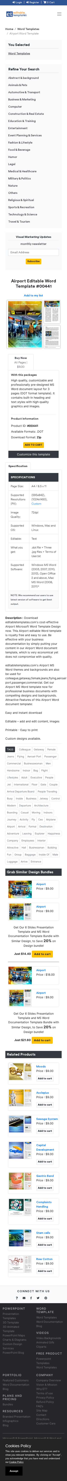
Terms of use (44, 1393)
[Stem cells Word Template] (20, 1238)
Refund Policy (45, 1402)
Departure (25, 805)
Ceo (40, 819)
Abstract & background (23, 78)
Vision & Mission (46, 1384)
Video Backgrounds (48, 1338)
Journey (11, 819)
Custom (36, 503)
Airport (11, 826)
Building (52, 847)
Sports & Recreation (21, 207)
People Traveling (47, 791)
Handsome (13, 770)
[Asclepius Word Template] (20, 1097)
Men (48, 763)
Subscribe (33, 261)
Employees (27, 840)
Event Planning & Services (25, 135)
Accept (14, 1471)
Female (51, 749)
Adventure (13, 833)
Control (55, 798)
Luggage (12, 861)
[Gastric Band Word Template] (20, 1181)
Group (18, 854)
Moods (41, 1066)
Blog (5, 1425)
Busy (10, 798)
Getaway (39, 749)
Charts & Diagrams (14, 1339)
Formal (32, 826)
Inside (19, 798)
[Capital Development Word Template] (20, 1150)
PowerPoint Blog (13, 1352)
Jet (9, 784)
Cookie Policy (16, 1462)
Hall (24, 847)
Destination (46, 826)
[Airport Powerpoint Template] (20, 889)
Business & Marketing (22, 99)
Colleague (25, 749)
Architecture (41, 805)
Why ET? (41, 1389)
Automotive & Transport (24, 92)
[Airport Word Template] (20, 911)
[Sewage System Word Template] (20, 1124)
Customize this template (33, 454)
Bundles (8, 1404)
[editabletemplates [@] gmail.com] (26, 1298)
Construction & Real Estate (26, 113)
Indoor (26, 770)
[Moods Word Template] (20, 1071)
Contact (41, 1415)
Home (9, 29)
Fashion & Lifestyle (20, 142)
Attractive (12, 847)
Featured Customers (16, 1380)
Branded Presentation (16, 1416)
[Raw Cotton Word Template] (20, 1264)
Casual (25, 812)
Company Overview (48, 1380)
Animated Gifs (45, 1342)
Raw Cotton (44, 1259)
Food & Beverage (19, 149)
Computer (15, 106)
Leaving (27, 833)
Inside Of (44, 854)
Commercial (14, 763)
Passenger (50, 756)
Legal (11, 164)
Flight (44, 770)
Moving (36, 812)
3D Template (11, 1322)
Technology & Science (22, 214)
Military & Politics (19, 178)
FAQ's (39, 1406)
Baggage (30, 854)
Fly (33, 819)
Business (31, 798)
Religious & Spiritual (21, 200)
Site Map (41, 1410)
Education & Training (22, 121)
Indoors (48, 812)
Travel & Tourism (19, 221)
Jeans (10, 756)
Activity (24, 819)
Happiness (54, 833)
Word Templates (28, 29)
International (21, 784)
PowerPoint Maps (14, 1335)
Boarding (12, 812)
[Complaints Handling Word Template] (20, 1207)
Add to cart (42, 954)
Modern (11, 805)
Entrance (36, 861)
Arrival (21, 826)
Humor (12, 157)
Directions (42, 1419)
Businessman (36, 847)
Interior (41, 840)
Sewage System (47, 1119)
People (49, 777)
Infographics (10, 1421)
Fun (9, 854)
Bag (35, 770)
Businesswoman (33, 763)
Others (12, 193)
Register (34, 2)
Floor (34, 784)
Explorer (39, 833)
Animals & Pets (17, 85)
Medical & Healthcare (22, 171)
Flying (20, 756)
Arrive (24, 861)
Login (18, 2)
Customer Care (46, 1423)
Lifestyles (12, 777)
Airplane (51, 819)
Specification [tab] (17, 466)
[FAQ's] (19, 1298)
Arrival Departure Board (20, 791)
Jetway (43, 798)
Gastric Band (45, 1176)
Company (12, 840)
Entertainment (18, 128)
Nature (13, 185)
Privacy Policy (45, 1397)
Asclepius (42, 1092)
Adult (24, 777)
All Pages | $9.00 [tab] (20, 362)
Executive (36, 777)
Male (55, 854)
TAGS (10, 749)
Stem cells (43, 1232)
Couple (53, 784)
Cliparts (41, 1346)
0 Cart (50, 2)
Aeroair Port (34, 756)
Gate (43, 784)
